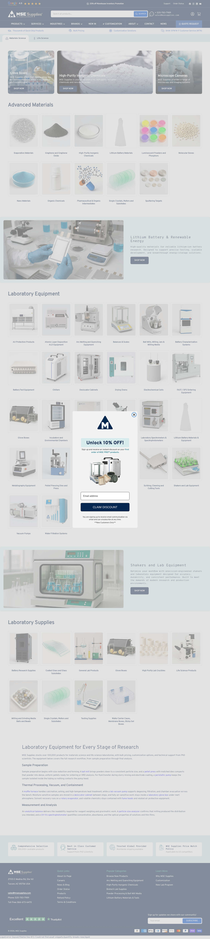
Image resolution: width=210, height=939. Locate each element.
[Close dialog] (134, 414)
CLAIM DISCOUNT (105, 507)
